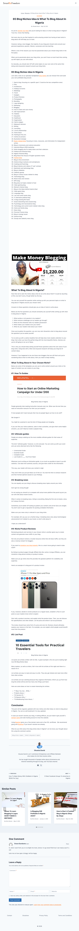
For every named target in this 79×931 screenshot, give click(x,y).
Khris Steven (9, 821)
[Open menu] (75, 3)
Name (12, 891)
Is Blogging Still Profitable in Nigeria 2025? (37, 813)
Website (54, 891)
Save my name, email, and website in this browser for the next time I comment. (33, 895)
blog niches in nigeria (17, 735)
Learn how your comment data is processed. (47, 905)
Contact (9, 915)
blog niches (42, 75)
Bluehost (18, 722)
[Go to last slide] (4, 809)
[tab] (36, 827)
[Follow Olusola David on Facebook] (38, 765)
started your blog (23, 31)
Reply (67, 844)
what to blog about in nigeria (32, 735)
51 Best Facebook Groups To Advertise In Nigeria (57, 776)
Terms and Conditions (65, 915)
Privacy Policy (43, 915)
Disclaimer (25, 915)
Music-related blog (20, 141)
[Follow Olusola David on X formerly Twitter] (41, 765)
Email (33, 891)
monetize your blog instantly (29, 545)
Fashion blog (18, 158)
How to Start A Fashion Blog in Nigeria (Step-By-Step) (65, 813)
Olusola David (36, 26)
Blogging (39, 16)
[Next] (74, 809)
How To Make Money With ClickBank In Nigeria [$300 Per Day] (23, 776)
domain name (15, 718)
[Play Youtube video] (39, 269)
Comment (13, 870)
